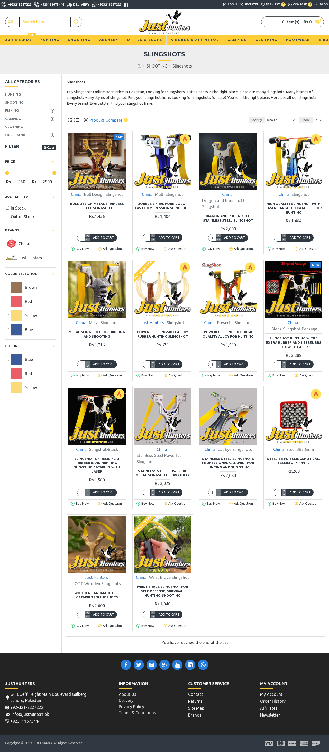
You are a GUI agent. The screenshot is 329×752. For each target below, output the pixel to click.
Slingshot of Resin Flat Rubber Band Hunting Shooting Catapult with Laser (97, 465)
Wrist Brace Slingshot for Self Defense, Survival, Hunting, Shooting (162, 591)
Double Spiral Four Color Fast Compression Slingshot (162, 206)
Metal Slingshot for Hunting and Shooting (97, 334)
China (76, 194)
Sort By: (257, 120)
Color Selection (21, 273)
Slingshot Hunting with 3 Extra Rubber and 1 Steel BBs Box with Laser (293, 342)
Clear (50, 147)
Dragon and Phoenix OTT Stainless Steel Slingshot (228, 218)
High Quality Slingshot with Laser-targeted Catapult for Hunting (294, 208)
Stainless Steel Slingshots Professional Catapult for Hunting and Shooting (228, 463)
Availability (16, 197)
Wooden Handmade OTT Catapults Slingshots (97, 595)
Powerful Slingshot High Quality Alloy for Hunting (228, 334)
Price (10, 161)
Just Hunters (152, 322)
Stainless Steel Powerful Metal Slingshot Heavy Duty (162, 473)
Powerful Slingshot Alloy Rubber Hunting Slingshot (162, 334)
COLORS (12, 346)
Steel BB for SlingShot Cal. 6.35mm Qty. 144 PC (293, 461)
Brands (12, 230)
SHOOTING (157, 66)
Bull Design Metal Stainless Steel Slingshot (97, 206)
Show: (306, 120)
